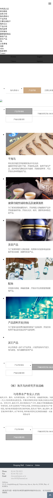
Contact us (29, 465)
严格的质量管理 (19, 119)
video (2, 49)
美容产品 (3, 36)
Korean (13, 57)
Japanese (40, 61)
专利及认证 (4, 9)
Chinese (13, 61)
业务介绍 (3, 14)
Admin (37, 465)
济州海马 (3, 31)
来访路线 (3, 11)
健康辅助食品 (5, 34)
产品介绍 (3, 26)
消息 (2, 46)
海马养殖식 (4, 16)
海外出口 (3, 24)
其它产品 (3, 39)
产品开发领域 (19, 111)
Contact (2, 53)
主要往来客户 (5, 21)
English (39, 57)
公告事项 (3, 44)
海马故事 (3, 29)
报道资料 (3, 51)
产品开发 (3, 19)
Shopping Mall (18, 465)
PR (1, 41)
